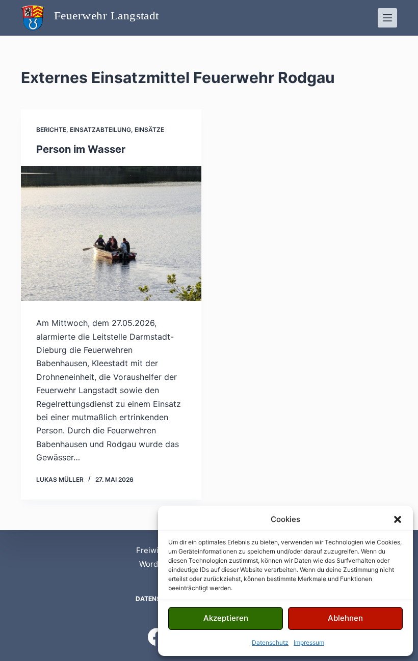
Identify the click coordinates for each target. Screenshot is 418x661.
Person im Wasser (80, 149)
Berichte (51, 129)
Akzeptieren (225, 618)
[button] (398, 519)
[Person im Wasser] (111, 233)
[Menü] (387, 17)
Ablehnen (345, 618)
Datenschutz (270, 642)
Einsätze (149, 129)
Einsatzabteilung (100, 129)
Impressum (309, 642)
